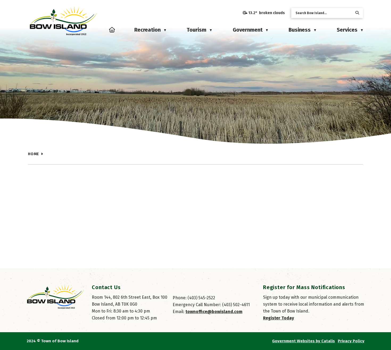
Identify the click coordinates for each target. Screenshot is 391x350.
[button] (357, 13)
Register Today (278, 318)
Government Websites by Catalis (303, 341)
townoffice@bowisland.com (213, 311)
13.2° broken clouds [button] (266, 13)
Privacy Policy (351, 341)
